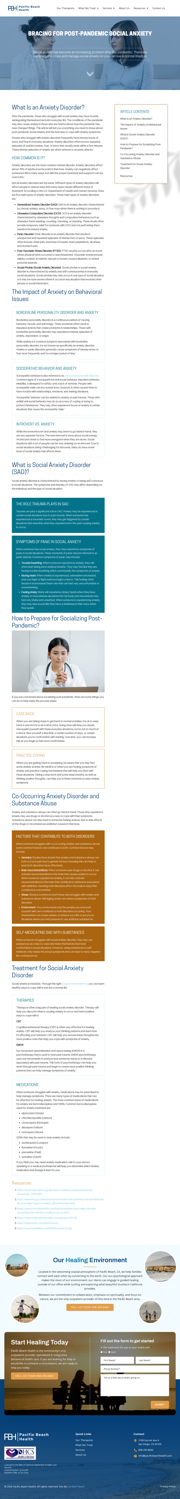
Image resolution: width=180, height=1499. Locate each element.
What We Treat (87, 8)
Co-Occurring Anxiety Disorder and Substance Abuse (140, 156)
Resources (139, 8)
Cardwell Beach (76, 1486)
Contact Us (158, 8)
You (105, 1352)
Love (113, 1352)
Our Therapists (65, 8)
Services (107, 8)
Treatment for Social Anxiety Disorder (136, 166)
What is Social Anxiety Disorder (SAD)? (137, 136)
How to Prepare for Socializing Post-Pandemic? (140, 146)
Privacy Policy (168, 1486)
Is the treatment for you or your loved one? (125, 1347)
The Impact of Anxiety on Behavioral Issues (140, 126)
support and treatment (74, 983)
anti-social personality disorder (81, 375)
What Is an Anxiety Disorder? (136, 118)
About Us (124, 8)
